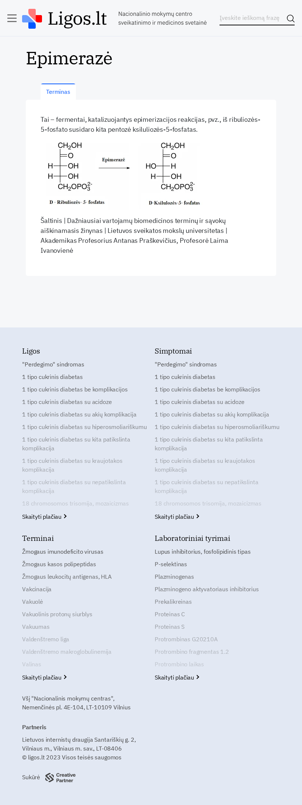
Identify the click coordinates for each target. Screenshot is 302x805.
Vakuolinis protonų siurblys (57, 614)
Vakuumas (36, 626)
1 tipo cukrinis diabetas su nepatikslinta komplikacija (74, 486)
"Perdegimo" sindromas (53, 364)
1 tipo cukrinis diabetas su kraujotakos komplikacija (72, 465)
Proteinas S (170, 626)
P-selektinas (171, 564)
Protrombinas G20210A (186, 639)
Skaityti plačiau (42, 516)
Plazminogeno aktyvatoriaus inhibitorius (207, 589)
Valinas (31, 664)
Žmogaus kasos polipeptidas (59, 564)
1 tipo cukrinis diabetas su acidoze (67, 401)
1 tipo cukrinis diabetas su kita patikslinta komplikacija (76, 444)
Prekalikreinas (173, 601)
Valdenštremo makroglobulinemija (67, 651)
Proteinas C (170, 614)
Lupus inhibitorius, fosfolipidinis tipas (203, 551)
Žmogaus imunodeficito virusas (62, 551)
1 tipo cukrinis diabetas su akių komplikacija (79, 414)
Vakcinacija (37, 589)
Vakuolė (32, 601)
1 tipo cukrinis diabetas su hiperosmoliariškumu (84, 426)
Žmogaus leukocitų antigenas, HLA (67, 576)
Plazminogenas (174, 576)
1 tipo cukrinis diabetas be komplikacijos (74, 389)
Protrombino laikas (179, 664)
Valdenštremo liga (45, 639)
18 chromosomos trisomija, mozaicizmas (75, 503)
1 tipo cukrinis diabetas (52, 376)
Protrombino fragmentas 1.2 (192, 651)
